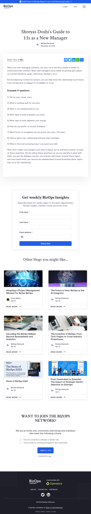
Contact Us (42, 489)
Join (75, 7)
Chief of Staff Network (54, 507)
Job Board (53, 489)
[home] (11, 6)
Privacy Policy (40, 511)
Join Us (33, 489)
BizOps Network (47, 43)
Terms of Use (51, 511)
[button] (84, 6)
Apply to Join (45, 450)
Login (65, 7)
